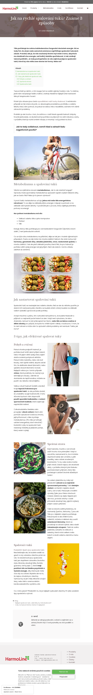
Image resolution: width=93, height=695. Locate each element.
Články (71, 660)
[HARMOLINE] (10, 8)
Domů (24, 8)
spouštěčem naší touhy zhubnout (51, 101)
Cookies (72, 657)
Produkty (34, 8)
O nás (59, 8)
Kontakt (80, 8)
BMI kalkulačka (48, 8)
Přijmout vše (63, 672)
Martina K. (50, 31)
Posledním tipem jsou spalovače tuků (29, 550)
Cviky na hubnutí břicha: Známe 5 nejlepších (30, 605)
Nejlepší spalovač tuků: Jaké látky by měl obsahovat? (33, 603)
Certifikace (69, 8)
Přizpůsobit (63, 677)
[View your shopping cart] (87, 8)
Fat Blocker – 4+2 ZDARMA (20, 686)
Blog (16, 601)
